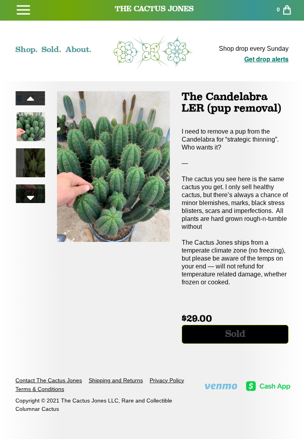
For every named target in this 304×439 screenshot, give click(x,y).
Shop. (26, 49)
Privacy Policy (167, 380)
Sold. (51, 49)
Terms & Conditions (39, 389)
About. (78, 49)
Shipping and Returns (116, 380)
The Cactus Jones (154, 8)
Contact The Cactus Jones (48, 380)
